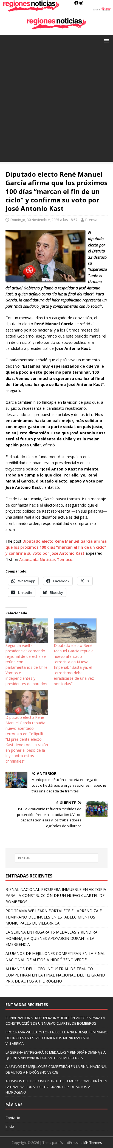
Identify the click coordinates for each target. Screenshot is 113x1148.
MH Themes (92, 1142)
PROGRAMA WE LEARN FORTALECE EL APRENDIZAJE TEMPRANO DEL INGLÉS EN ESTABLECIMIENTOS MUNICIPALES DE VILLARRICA (53, 917)
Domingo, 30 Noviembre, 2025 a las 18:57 (43, 219)
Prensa (91, 219)
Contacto (12, 1117)
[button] (105, 40)
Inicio (9, 1126)
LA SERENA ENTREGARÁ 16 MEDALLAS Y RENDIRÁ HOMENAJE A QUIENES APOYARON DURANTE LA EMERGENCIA (51, 938)
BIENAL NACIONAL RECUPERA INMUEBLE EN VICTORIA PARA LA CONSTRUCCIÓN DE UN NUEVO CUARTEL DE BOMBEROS (55, 895)
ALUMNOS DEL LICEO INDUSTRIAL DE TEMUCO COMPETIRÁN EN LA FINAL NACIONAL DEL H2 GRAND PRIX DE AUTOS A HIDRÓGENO (55, 975)
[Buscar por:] (57, 858)
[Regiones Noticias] (56, 8)
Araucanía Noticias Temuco (45, 559)
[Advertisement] (56, 105)
